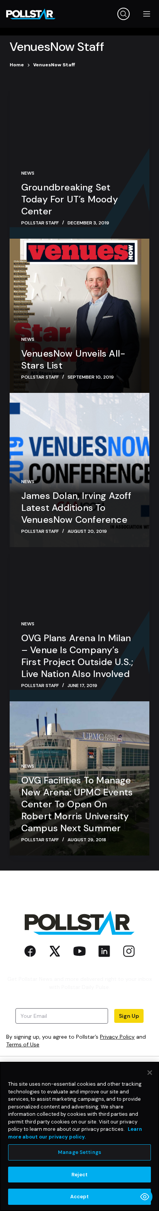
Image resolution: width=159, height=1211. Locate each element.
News (27, 173)
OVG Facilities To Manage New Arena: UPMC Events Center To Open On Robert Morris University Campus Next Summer (77, 804)
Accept (79, 1196)
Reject (79, 1174)
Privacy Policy (117, 1036)
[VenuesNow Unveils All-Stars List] (80, 316)
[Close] (149, 1072)
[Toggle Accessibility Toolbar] (144, 1196)
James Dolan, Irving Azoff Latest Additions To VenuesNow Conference (76, 507)
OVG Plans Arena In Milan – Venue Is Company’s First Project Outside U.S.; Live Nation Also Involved (77, 656)
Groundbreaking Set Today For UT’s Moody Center (69, 199)
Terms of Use (22, 1044)
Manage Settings (79, 1152)
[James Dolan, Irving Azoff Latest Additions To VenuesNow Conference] (80, 470)
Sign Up (129, 1015)
